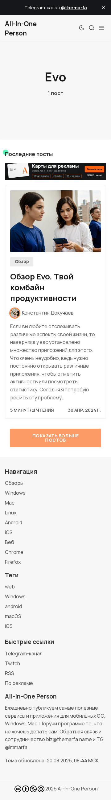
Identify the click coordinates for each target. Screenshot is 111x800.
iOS (9, 532)
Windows (15, 492)
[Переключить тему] (81, 27)
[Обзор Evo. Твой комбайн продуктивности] (55, 221)
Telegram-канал (24, 653)
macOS (13, 616)
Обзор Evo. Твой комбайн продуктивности (43, 287)
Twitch (12, 663)
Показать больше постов (55, 438)
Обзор (22, 261)
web (10, 586)
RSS (9, 673)
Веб (9, 542)
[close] (104, 7)
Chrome (14, 552)
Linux (10, 512)
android (13, 606)
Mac (9, 502)
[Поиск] (91, 27)
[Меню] (101, 27)
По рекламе (19, 683)
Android (13, 522)
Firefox (13, 562)
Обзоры (14, 483)
